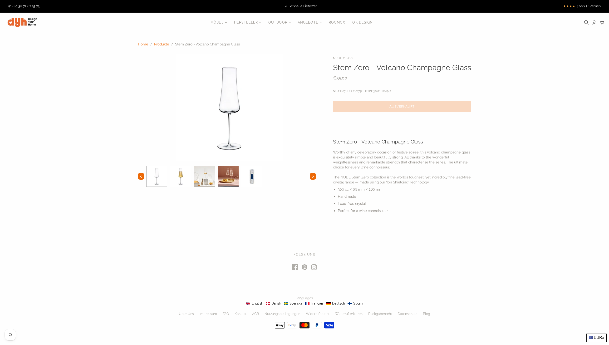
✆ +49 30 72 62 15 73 (23, 6)
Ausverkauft (402, 106)
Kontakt (240, 314)
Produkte (161, 44)
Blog (426, 314)
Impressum (208, 314)
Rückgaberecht (380, 314)
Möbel (217, 22)
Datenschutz (407, 314)
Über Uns (186, 314)
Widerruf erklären (349, 314)
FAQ (226, 314)
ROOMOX (337, 22)
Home (143, 44)
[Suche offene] (586, 22)
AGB (255, 314)
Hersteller (246, 22)
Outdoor (277, 22)
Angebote (308, 22)
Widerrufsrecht (317, 314)
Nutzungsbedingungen (282, 314)
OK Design (362, 22)
